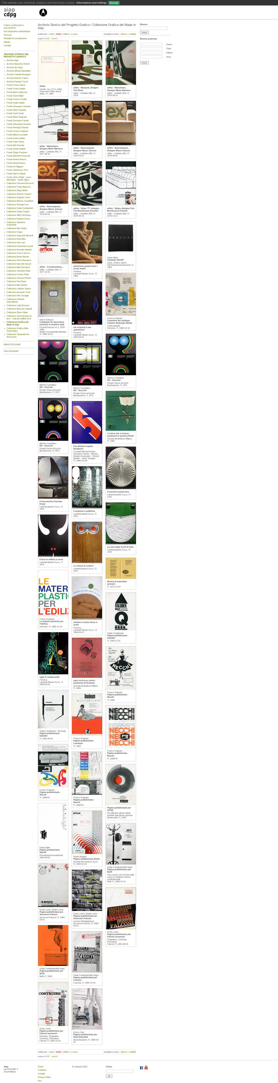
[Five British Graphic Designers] (87, 443)
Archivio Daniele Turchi (17, 81)
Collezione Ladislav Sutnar (19, 288)
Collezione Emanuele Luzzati (20, 246)
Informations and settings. (91, 2)
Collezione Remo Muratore (19, 260)
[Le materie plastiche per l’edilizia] (53, 615)
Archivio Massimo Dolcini (18, 64)
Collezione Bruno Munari (18, 257)
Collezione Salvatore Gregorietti (16, 223)
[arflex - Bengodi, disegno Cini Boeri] (87, 84)
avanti (54, 38)
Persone (8, 35)
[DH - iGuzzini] (53, 381)
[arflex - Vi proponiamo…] (53, 263)
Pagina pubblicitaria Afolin (86, 859)
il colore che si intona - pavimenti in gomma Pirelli (120, 434)
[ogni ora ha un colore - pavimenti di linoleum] (87, 677)
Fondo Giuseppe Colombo (19, 106)
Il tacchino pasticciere (118, 492)
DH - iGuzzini (46, 387)
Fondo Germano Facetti (18, 120)
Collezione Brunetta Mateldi (19, 250)
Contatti (7, 45)
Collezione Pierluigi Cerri (18, 204)
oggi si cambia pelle (49, 677)
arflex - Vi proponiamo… (52, 267)
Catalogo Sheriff (115, 260)
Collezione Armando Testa (18, 292)
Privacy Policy (44, 1077)
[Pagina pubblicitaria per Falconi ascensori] (53, 1025)
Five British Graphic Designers (83, 447)
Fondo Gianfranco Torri (17, 170)
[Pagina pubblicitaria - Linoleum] (87, 735)
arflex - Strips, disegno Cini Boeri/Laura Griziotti (120, 209)
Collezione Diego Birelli (17, 190)
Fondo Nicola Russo (16, 163)
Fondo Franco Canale (17, 99)
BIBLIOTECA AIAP (12, 344)
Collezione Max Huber (17, 228)
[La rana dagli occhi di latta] (121, 543)
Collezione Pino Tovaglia (18, 295)
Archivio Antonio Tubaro (17, 78)
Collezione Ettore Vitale (17, 312)
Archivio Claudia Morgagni (18, 74)
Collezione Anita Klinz (16, 239)
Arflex (42, 86)
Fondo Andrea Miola (16, 138)
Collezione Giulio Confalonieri (20, 208)
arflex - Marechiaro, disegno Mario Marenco (51, 147)
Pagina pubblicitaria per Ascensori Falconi (51, 913)
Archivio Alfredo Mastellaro (19, 71)
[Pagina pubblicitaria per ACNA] (121, 804)
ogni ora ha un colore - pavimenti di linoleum (84, 681)
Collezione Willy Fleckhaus (19, 215)
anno (52, 34)
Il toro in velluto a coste (51, 559)
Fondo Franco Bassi (16, 85)
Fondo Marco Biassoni (17, 92)
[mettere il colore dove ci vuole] (87, 619)
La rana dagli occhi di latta (120, 547)
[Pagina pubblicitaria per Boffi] (53, 965)
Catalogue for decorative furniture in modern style (52, 323)
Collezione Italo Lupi (16, 242)
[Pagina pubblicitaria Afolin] (87, 853)
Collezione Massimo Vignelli (19, 309)
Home (40, 1066)
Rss (40, 1081)
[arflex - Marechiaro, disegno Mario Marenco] (53, 143)
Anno (168, 57)
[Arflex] (53, 83)
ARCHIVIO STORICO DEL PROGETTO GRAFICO (16, 55)
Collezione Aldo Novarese (18, 267)
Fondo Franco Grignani (17, 131)
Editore (169, 53)
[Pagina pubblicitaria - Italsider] (53, 727)
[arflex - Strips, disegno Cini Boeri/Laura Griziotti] (121, 205)
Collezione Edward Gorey (18, 219)
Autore (169, 44)
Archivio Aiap (12, 60)
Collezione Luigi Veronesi (18, 305)
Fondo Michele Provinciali (18, 156)
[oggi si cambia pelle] (53, 673)
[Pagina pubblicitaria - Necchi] (53, 786)
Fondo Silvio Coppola (16, 110)
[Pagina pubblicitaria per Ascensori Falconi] (53, 906)
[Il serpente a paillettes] (87, 507)
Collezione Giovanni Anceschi (20, 183)
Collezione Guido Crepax (18, 211)
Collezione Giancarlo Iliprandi (20, 235)
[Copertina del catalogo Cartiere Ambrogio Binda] (121, 315)
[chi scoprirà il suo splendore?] (87, 324)
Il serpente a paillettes (84, 511)
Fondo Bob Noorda (15, 145)
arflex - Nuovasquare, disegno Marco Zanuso (51, 207)
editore (66, 34)
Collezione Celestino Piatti (18, 271)
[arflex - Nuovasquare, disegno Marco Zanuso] (53, 203)
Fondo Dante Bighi (15, 96)
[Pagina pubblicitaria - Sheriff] (53, 844)
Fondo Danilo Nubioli (16, 149)
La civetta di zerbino (83, 566)
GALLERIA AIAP (11, 351)
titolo (58, 34)
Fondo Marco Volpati (16, 173)
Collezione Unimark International (15, 300)
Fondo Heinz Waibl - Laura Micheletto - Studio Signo (19, 178)
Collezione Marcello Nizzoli (19, 264)
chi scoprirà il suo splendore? (82, 328)
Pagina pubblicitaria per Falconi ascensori (51, 1032)
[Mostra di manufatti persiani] (121, 578)
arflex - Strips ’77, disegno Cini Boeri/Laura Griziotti (86, 209)
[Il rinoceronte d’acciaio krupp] (53, 498)
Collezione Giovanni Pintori (19, 278)
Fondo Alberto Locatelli (17, 135)
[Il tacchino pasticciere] (121, 488)
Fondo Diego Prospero (17, 152)
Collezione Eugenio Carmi (18, 197)
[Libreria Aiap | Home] (21, 13)
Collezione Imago (14, 232)
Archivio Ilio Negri (15, 67)
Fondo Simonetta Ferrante (19, 124)
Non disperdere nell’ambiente (17, 31)
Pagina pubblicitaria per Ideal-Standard (85, 1035)
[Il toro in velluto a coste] (53, 556)
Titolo (168, 48)
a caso (74, 34)
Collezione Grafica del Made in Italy (18, 323)
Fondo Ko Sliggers (15, 166)
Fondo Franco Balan (16, 88)
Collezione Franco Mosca (18, 253)
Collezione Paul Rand (16, 281)
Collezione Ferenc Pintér (18, 274)
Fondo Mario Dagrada (17, 117)
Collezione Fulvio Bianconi (18, 187)
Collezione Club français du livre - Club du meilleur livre (19, 317)
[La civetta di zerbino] (87, 562)
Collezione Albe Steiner (17, 285)
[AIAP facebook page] (142, 1069)
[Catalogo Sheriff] (121, 254)
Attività (7, 42)
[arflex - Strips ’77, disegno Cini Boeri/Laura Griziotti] (87, 205)
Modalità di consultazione (15, 38)
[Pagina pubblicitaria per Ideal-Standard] (87, 1029)
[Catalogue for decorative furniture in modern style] (53, 316)
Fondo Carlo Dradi (15, 113)
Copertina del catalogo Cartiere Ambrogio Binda (119, 321)
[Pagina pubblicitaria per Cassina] (87, 972)
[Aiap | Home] (43, 18)
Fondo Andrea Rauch (16, 159)
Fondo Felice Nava (15, 141)
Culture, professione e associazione (14, 26)
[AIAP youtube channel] (146, 1069)
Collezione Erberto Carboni (19, 194)
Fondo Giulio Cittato (16, 103)
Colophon (42, 1070)
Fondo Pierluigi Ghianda (17, 127)
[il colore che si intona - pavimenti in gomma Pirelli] (121, 430)
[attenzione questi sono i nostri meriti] (87, 263)
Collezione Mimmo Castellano (20, 201)
